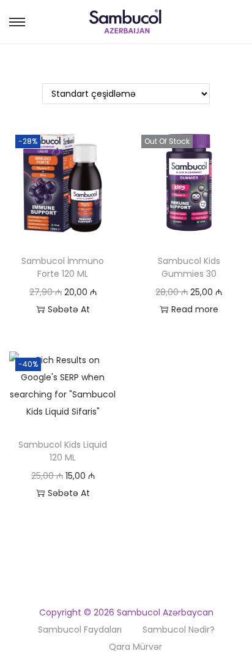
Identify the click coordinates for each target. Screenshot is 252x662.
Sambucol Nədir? (179, 629)
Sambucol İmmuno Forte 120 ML (62, 267)
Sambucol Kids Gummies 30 (189, 267)
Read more (194, 309)
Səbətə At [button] (69, 309)
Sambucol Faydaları (80, 629)
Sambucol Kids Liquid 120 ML (62, 451)
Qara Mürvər (135, 647)
